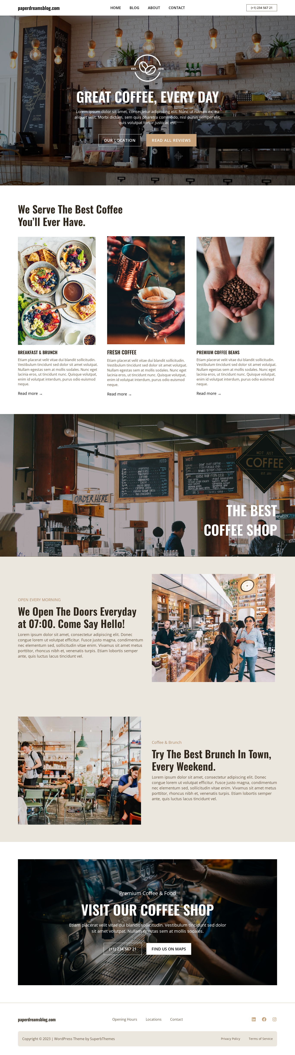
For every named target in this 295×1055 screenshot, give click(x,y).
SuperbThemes (102, 1038)
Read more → (30, 393)
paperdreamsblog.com (39, 7)
